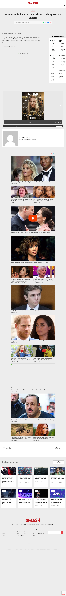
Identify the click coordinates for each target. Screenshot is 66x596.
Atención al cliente (38, 530)
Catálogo (4, 531)
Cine (20, 6)
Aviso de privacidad (21, 533)
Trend (41, 6)
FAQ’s (34, 535)
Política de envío (20, 535)
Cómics (23, 6)
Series (27, 6)
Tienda (49, 6)
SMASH (3, 530)
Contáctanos (35, 531)
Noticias (4, 533)
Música (37, 6)
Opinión (45, 6)
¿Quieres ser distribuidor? (38, 533)
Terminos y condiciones (22, 531)
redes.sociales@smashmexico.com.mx (27, 139)
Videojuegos (32, 6)
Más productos (57, 448)
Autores (3, 535)
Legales (19, 530)
